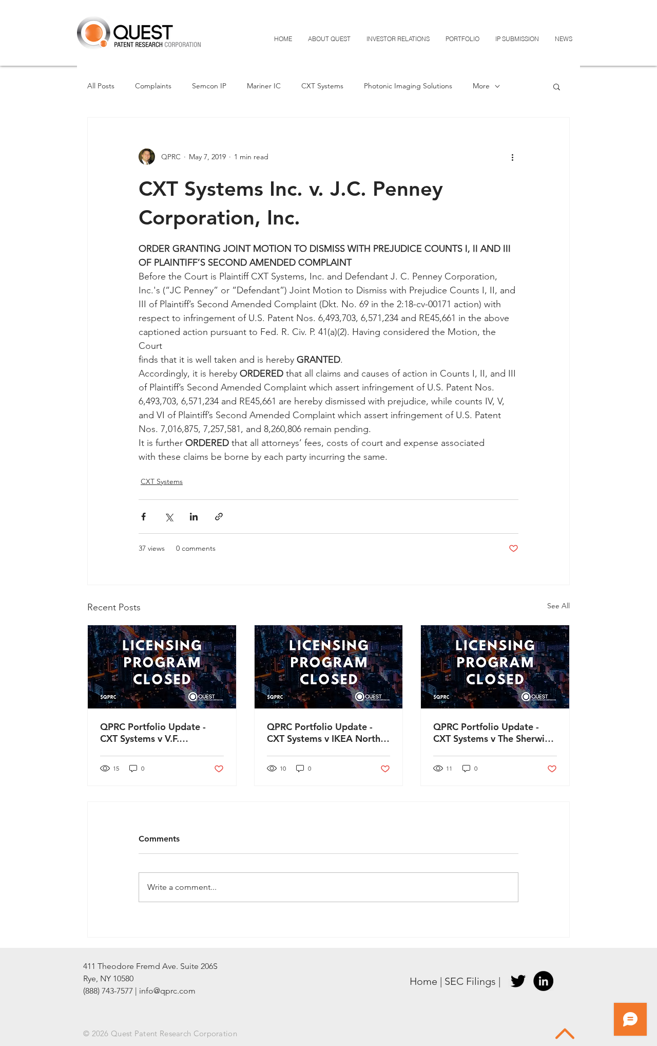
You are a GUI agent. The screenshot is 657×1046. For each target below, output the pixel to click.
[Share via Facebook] (143, 516)
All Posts (100, 85)
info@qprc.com (167, 991)
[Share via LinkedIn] (194, 516)
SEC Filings (470, 981)
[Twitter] (518, 981)
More (481, 85)
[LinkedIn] (543, 981)
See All (558, 605)
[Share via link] (219, 516)
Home (423, 981)
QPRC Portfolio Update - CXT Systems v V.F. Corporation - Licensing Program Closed (153, 732)
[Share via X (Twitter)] (168, 516)
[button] (557, 86)
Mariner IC (264, 85)
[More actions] (512, 157)
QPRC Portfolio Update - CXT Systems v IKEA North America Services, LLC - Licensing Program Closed (323, 732)
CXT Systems (322, 85)
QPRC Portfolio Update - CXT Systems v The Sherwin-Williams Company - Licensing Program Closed (493, 732)
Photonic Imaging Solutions (408, 85)
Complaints (153, 85)
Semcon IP (209, 85)
